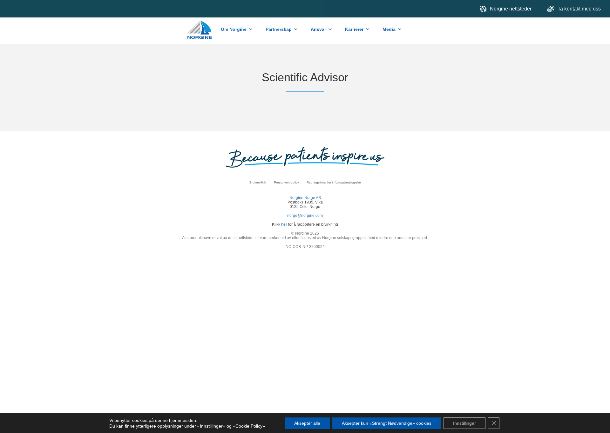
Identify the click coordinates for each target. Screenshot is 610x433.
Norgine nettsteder (511, 8)
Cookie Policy (248, 426)
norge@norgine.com (305, 215)
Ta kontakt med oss (580, 8)
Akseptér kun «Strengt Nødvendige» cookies (386, 423)
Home (200, 26)
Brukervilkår (257, 182)
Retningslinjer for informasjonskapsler (334, 182)
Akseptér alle (307, 423)
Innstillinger (211, 426)
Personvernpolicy (286, 182)
